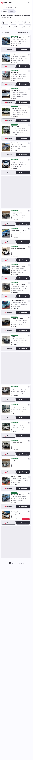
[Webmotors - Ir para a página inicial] (6, 3)
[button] (5, 23)
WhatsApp (24, 224)
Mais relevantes (23, 32)
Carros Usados (9, 7)
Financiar (9, 49)
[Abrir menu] (29, 2)
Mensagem (24, 49)
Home (2, 7)
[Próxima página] (24, 563)
